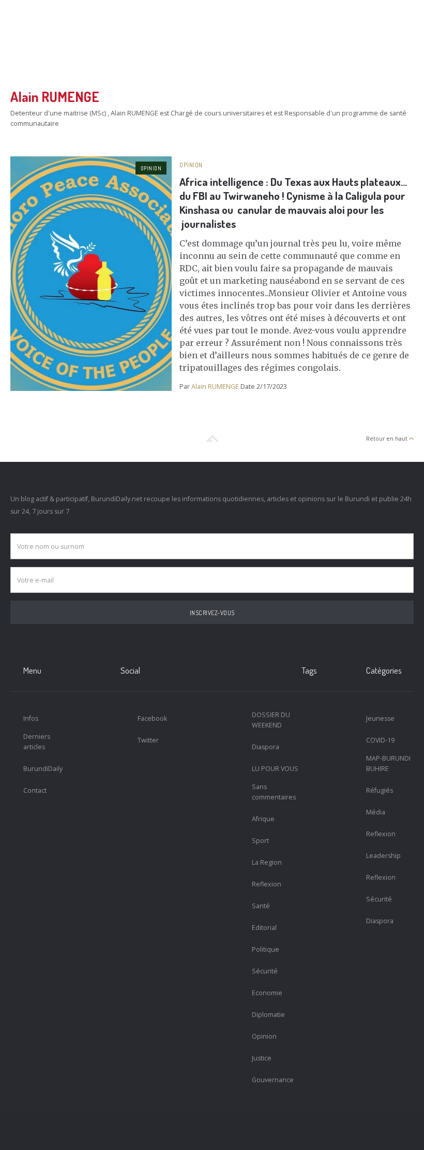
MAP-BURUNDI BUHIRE (388, 763)
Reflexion (266, 884)
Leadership (383, 855)
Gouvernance (273, 1079)
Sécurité (265, 971)
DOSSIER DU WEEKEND (271, 720)
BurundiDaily (43, 768)
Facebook (152, 718)
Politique (265, 949)
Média (375, 812)
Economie (267, 992)
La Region (267, 862)
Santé (261, 905)
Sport (260, 840)
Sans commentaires (274, 792)
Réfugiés (379, 790)
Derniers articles (36, 741)
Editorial (264, 927)
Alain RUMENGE (215, 386)
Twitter (148, 740)
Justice (261, 1058)
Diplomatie (268, 1014)
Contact (35, 790)
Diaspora (265, 747)
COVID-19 (380, 740)
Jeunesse (380, 718)
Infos (30, 718)
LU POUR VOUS (275, 768)
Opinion (151, 168)
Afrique (263, 818)
